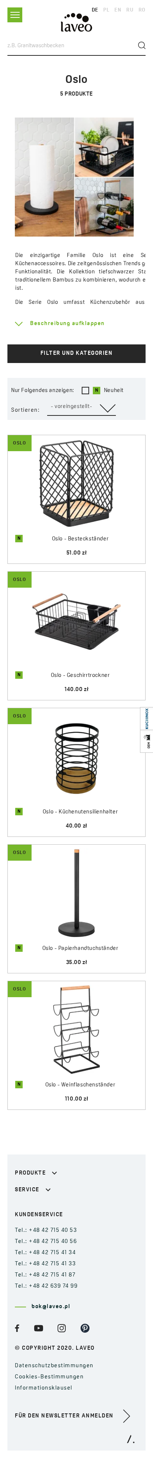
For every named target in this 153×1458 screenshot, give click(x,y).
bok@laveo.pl (51, 1307)
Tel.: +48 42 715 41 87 (45, 1275)
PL (106, 10)
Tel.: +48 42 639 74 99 (46, 1286)
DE (95, 10)
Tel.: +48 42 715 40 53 (46, 1230)
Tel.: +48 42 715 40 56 (46, 1242)
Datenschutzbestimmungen (54, 1366)
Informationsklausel (43, 1388)
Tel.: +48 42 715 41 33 (45, 1264)
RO (142, 10)
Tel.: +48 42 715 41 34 (45, 1253)
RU (129, 10)
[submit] (142, 45)
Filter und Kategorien (76, 353)
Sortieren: (25, 410)
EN (117, 10)
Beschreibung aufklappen (67, 324)
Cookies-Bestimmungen (49, 1377)
